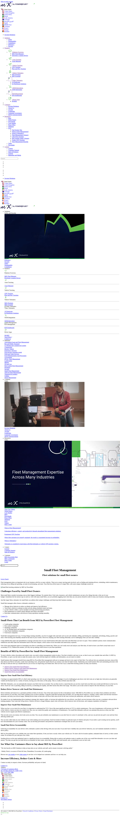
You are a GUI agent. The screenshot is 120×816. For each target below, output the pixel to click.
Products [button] (7, 268)
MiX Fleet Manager (18, 54)
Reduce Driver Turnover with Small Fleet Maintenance (20, 668)
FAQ (9, 128)
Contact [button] (6, 547)
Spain (6, 23)
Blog (9, 118)
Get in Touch (5, 579)
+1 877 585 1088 (8, 772)
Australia (7, 19)
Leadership (11, 111)
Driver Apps (16, 99)
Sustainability (12, 41)
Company (7, 104)
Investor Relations (9, 35)
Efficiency (11, 44)
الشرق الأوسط (8, 21)
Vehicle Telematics (17, 73)
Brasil (6, 16)
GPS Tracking (16, 67)
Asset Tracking (16, 59)
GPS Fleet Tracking (18, 136)
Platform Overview (18, 52)
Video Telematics (17, 80)
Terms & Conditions (28, 811)
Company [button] (7, 379)
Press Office (11, 125)
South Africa (8, 14)
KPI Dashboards (17, 95)
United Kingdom (9, 13)
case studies (11, 754)
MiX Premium (16, 74)
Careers (10, 148)
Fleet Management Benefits (20, 142)
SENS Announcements (15, 115)
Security (10, 46)
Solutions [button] (7, 211)
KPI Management (17, 94)
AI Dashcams (16, 82)
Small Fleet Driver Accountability (14, 672)
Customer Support (13, 150)
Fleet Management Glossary (20, 135)
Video (10, 143)
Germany (7, 26)
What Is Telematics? (18, 133)
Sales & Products (13, 152)
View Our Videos (9, 509)
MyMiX (14, 101)
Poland (6, 30)
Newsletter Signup (6, 799)
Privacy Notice (38, 811)
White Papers (12, 120)
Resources (7, 116)
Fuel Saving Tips (17, 130)
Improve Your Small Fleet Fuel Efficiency (16, 666)
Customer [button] (7, 555)
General (10, 153)
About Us (11, 108)
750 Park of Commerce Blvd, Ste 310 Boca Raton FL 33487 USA (11, 769)
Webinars (11, 126)
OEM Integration (17, 89)
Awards (10, 109)
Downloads (11, 121)
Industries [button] (7, 340)
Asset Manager (16, 61)
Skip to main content (7, 1)
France (6, 28)
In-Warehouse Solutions (19, 84)
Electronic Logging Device (20, 55)
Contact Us (4, 616)
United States (7, 9)
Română (6, 31)
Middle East (7, 25)
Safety (10, 39)
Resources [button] (7, 438)
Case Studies (12, 123)
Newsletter (11, 145)
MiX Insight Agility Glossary (20, 138)
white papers (23, 754)
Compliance (11, 43)
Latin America (8, 18)
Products (7, 48)
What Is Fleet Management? (20, 131)
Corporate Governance (15, 113)
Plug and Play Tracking (19, 69)
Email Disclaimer (48, 811)
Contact (6, 147)
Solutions (7, 38)
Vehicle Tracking (17, 65)
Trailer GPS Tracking (18, 140)
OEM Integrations (17, 88)
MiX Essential (16, 76)
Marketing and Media (14, 155)
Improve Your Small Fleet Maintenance (16, 670)
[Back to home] (28, 6)
